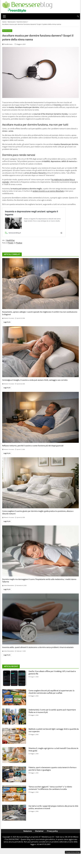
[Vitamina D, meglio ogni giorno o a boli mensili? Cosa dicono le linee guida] (14, 755)
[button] (78, 16)
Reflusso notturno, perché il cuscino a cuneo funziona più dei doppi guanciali (32, 445)
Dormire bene (7, 31)
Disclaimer (39, 831)
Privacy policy (52, 831)
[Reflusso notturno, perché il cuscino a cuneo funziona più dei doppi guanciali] (40, 417)
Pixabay (19, 243)
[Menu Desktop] (4, 16)
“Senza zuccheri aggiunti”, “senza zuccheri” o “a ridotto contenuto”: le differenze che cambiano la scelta (50, 788)
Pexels (10, 243)
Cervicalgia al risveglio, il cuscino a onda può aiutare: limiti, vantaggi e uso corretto (35, 380)
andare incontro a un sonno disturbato (48, 191)
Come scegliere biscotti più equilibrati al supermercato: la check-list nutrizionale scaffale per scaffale (51, 691)
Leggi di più (6, 322)
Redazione (27, 831)
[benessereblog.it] (27, 6)
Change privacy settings (73, 852)
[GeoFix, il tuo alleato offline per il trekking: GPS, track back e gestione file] (14, 678)
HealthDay (10, 240)
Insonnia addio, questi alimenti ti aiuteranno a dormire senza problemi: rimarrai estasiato (38, 647)
